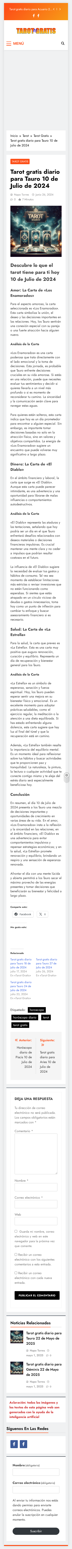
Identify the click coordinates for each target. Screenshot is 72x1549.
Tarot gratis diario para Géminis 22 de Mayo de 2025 (44, 1369)
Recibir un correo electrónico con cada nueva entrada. (33, 1278)
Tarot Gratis (20, 161)
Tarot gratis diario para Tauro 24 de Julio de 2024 (21, 986)
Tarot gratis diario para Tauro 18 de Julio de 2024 (21, 963)
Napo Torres (21, 195)
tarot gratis (20, 1025)
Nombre (21, 1180)
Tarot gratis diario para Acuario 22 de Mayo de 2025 (30, 9)
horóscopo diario (24, 1017)
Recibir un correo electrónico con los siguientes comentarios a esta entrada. (34, 1259)
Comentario (24, 1131)
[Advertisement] (36, 90)
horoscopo (37, 1009)
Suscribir (36, 1531)
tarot (46, 1017)
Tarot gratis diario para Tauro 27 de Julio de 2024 (46, 963)
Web (18, 1214)
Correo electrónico (29, 1197)
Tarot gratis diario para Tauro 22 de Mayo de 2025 (44, 1338)
